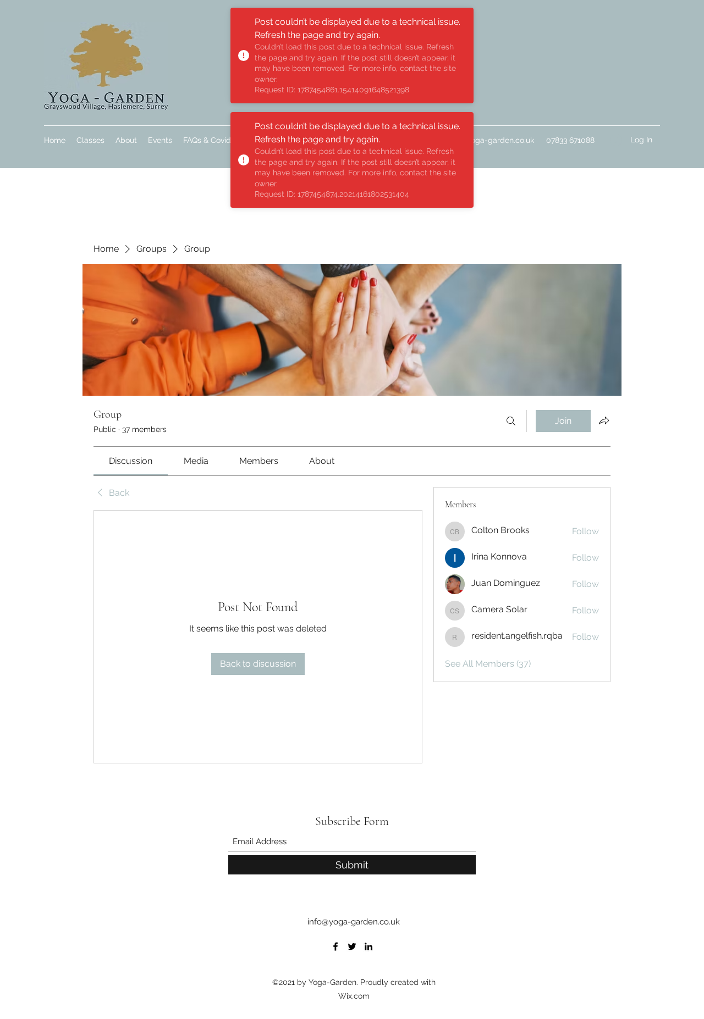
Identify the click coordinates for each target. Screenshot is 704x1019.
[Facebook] (335, 946)
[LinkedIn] (368, 946)
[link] (130, 461)
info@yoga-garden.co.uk (490, 140)
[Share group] (603, 420)
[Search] (511, 421)
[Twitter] (352, 946)
